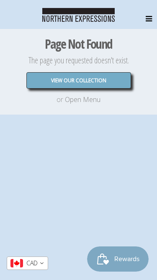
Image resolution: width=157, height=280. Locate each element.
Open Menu (82, 99)
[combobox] (27, 263)
